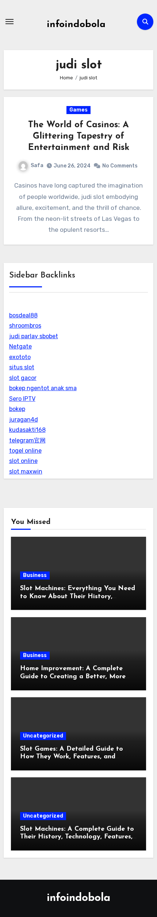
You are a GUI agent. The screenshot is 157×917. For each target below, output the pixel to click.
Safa (37, 165)
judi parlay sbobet (33, 336)
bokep (17, 408)
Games (78, 110)
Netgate (20, 346)
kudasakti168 (27, 429)
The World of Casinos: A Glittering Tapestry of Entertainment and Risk (78, 136)
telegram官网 (27, 440)
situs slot (21, 367)
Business (35, 575)
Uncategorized (43, 736)
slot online (23, 460)
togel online (25, 450)
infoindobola (76, 25)
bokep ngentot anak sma (43, 388)
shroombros (25, 325)
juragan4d (23, 419)
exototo (20, 357)
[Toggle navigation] (9, 21)
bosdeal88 (23, 315)
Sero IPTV (22, 398)
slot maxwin (25, 471)
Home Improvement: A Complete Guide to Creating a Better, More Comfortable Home (73, 676)
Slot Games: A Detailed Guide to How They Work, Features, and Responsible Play (71, 757)
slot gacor (23, 377)
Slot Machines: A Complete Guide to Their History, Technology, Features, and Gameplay (77, 837)
